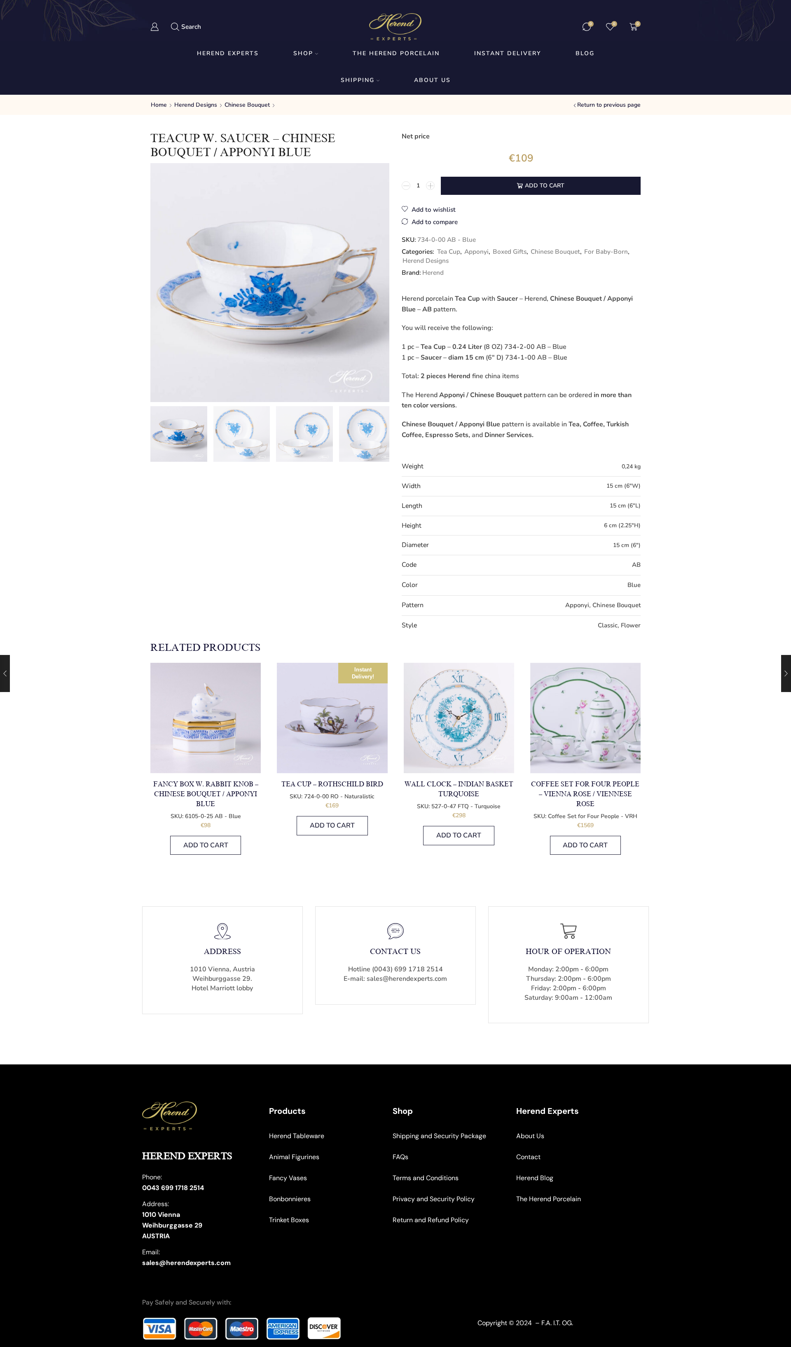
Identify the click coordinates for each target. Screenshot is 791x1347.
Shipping (357, 80)
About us (432, 80)
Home (159, 105)
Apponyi (476, 251)
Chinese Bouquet (247, 105)
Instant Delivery (507, 53)
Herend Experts (228, 53)
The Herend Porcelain (396, 53)
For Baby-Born (606, 251)
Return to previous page (609, 105)
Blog (585, 53)
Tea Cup (448, 251)
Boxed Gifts (510, 251)
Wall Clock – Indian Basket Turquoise (459, 789)
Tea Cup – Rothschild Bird (332, 784)
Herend (433, 272)
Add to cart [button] (205, 845)
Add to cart (544, 185)
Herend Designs (195, 105)
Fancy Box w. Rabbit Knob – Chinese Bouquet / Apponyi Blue (205, 794)
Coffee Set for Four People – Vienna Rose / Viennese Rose (585, 794)
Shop (303, 53)
